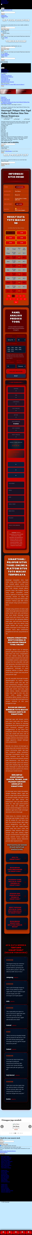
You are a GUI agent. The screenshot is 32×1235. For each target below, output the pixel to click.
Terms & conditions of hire (7, 1190)
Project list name (4, 161)
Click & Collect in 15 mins (7, 84)
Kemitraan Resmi (5, 1177)
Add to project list (5, 149)
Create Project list (5, 164)
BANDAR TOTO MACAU (7, 76)
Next (16, 302)
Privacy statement (5, 1188)
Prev (9, 296)
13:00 (21, 232)
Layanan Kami (4, 1174)
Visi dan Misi (4, 1172)
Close (2, 86)
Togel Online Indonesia (6, 1165)
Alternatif (22, 1233)
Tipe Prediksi (21, 336)
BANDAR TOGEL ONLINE (7, 82)
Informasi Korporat (5, 1181)
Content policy (4, 1184)
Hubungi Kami (4, 1180)
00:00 (10, 232)
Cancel (2, 165)
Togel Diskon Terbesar (6, 1167)
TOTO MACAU (4, 78)
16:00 (10, 237)
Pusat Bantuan (4, 1179)
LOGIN (24, 91)
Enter (2, 145)
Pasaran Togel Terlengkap (6, 1161)
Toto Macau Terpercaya (6, 1157)
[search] (8, 12)
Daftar (16, 1233)
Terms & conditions (5, 1189)
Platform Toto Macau (5, 1162)
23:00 (21, 242)
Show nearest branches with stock (8, 1145)
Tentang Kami (4, 1170)
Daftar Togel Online (5, 1164)
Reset (16, 376)
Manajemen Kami (5, 1175)
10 (24, 299)
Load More (2, 1153)
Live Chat (28, 1233)
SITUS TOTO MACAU (6, 75)
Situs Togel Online (5, 1156)
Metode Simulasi (19, 361)
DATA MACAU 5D (5, 80)
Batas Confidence (10, 361)
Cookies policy (4, 1185)
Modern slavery (4, 1186)
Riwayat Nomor (11, 343)
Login (9, 1233)
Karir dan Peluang (5, 1176)
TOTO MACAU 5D (5, 79)
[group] (0, 1145)
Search (2, 11)
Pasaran (9, 336)
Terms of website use (5, 1191)
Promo (3, 1233)
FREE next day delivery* (18, 84)
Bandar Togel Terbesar (6, 1158)
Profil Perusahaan (5, 1171)
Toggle (2, 8)
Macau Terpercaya (5, 1166)
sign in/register (8, 151)
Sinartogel (3, 74)
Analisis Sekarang (16, 371)
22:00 (10, 242)
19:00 (21, 237)
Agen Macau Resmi (5, 1160)
